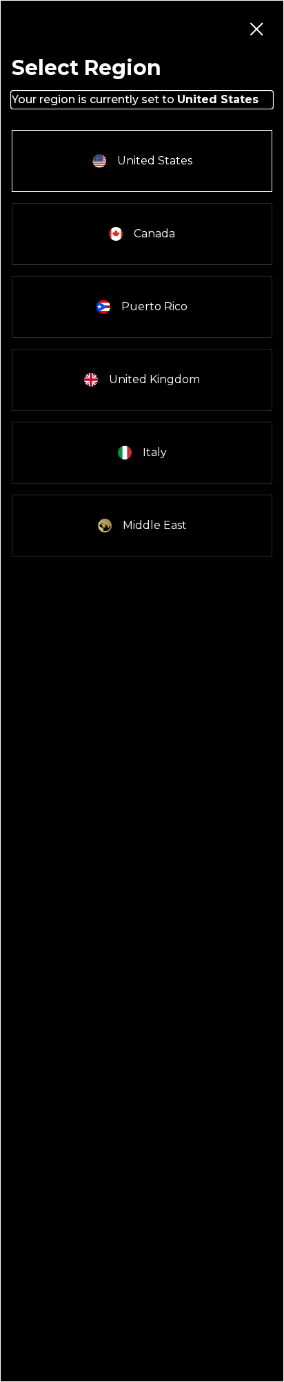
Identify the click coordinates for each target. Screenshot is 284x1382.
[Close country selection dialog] (255, 28)
